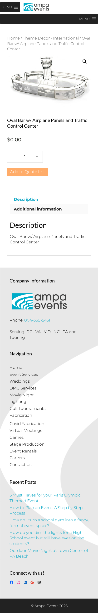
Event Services (24, 374)
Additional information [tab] (38, 209)
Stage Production (27, 444)
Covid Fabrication (27, 423)
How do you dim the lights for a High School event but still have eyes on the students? (47, 538)
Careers (17, 457)
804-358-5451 (37, 320)
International (66, 38)
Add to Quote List (27, 171)
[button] (84, 61)
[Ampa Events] (36, 7)
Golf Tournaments (27, 408)
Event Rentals (23, 451)
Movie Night (22, 395)
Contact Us (20, 464)
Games (17, 437)
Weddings (20, 381)
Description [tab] (26, 199)
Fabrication (21, 415)
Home (13, 38)
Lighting (18, 401)
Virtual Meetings (26, 430)
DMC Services (23, 388)
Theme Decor (36, 38)
